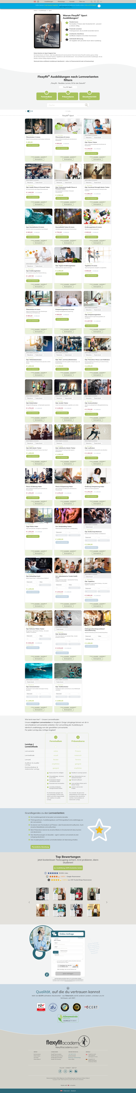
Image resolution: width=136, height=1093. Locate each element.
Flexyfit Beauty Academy (56, 1057)
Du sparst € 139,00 (30, 495)
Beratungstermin (38, 159)
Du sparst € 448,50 (30, 644)
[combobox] (68, 87)
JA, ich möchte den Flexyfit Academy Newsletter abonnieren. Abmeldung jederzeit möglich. (69, 961)
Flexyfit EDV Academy (56, 1059)
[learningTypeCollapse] (56, 747)
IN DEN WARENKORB (33, 145)
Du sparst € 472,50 (88, 323)
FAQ (58, 1078)
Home (35, 10)
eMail (56, 946)
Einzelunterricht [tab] (97, 137)
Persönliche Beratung (40, 847)
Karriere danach (37, 1054)
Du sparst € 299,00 (88, 597)
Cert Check (36, 1057)
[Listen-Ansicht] (26, 111)
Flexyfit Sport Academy (56, 1054)
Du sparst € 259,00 (59, 650)
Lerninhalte (43, 156)
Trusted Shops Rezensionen (83, 880)
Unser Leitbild (71, 1059)
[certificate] (41, 1007)
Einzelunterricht (89, 97)
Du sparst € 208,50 (59, 410)
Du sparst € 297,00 (59, 145)
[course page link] (93, 725)
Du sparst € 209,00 (88, 195)
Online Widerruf (37, 1059)
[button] (35, 1)
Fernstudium (46, 97)
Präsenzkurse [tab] (89, 137)
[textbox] (68, 87)
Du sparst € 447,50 (88, 150)
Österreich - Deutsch (70, 1091)
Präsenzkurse (68, 97)
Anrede (57, 939)
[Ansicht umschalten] (29, 111)
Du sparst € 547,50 (30, 194)
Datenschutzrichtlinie (51, 1078)
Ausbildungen (42, 10)
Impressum (78, 1078)
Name (56, 942)
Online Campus (37, 1055)
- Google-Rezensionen (73, 876)
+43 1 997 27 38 (72, 1054)
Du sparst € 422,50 (30, 278)
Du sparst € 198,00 (59, 234)
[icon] (60, 1071)
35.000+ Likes (63, 873)
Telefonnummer (63, 950)
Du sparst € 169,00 (59, 593)
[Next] (107, 902)
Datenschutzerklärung (69, 980)
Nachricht (57, 954)
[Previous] (29, 902)
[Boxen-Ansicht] (32, 111)
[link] (38, 1)
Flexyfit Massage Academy (57, 1055)
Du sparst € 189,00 (30, 410)
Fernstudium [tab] (31, 135)
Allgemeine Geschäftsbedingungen (68, 1078)
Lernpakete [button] (37, 156)
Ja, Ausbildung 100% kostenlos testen (68, 868)
